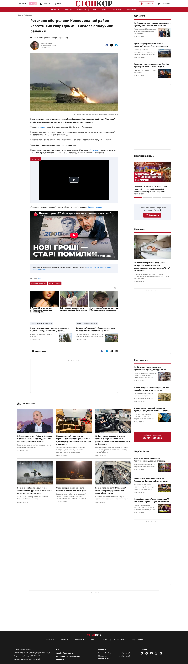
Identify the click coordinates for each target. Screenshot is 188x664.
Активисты (60, 660)
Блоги (93, 9)
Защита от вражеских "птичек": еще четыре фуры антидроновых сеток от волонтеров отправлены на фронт (151, 189)
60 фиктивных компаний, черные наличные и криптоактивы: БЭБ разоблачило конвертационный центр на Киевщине (112, 440)
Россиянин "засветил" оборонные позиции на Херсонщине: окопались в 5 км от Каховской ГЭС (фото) (95, 331)
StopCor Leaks (116, 9)
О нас (58, 650)
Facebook (96, 267)
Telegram (89, 267)
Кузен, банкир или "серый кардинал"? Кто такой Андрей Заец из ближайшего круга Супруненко (151, 502)
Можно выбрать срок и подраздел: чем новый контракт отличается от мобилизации (151, 390)
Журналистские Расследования (68, 656)
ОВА (39, 278)
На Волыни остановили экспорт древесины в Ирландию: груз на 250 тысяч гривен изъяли (150, 370)
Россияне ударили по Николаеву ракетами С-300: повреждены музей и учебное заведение (49, 331)
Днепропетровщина (38, 283)
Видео (67, 9)
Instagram (36, 269)
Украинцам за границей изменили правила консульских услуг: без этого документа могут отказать (151, 411)
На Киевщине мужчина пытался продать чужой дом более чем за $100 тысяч (152, 24)
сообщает (42, 127)
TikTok (43, 269)
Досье (104, 9)
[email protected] (34, 659)
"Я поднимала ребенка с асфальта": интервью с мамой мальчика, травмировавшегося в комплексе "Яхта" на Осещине (152, 266)
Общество (28, 15)
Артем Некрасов (46, 43)
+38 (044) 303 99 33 (152, 438)
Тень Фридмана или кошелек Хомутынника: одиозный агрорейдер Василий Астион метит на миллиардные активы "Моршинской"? (152, 462)
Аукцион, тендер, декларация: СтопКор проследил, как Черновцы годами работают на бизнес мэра (151, 67)
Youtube (103, 267)
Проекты (54, 9)
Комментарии (40, 351)
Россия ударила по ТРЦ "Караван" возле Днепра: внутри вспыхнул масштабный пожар (110, 491)
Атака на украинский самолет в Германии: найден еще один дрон (71, 489)
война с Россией (54, 283)
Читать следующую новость (87, 323)
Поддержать (148, 3)
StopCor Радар (132, 9)
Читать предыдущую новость (41, 323)
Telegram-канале (94, 207)
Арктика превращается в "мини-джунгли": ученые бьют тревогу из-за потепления (151, 46)
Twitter (108, 267)
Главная (20, 15)
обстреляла (94, 150)
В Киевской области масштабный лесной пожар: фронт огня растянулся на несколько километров (34, 491)
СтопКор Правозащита (64, 653)
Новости (80, 9)
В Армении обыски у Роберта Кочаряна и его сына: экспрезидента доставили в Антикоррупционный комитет (35, 439)
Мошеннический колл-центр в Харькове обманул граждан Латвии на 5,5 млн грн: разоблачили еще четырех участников (73, 440)
